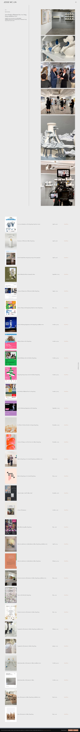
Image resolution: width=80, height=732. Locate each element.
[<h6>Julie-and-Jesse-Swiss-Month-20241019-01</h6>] (58, 22)
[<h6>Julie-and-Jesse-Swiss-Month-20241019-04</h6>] (58, 75)
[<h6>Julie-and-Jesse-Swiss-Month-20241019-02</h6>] (58, 101)
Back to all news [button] (7, 11)
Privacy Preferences (64, 730)
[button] (76, 2)
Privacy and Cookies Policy (47, 730)
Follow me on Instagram (78, 366)
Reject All (70, 730)
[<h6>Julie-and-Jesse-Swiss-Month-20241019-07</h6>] (58, 137)
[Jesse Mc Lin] (10, 2)
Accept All (75, 730)
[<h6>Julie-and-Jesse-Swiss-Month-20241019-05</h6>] (58, 48)
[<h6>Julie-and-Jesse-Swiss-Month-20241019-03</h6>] (58, 183)
